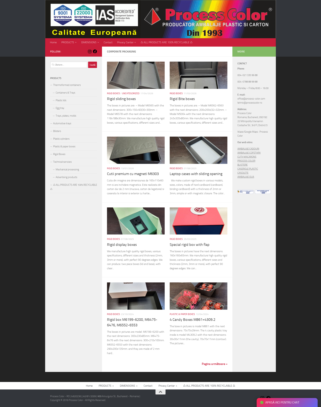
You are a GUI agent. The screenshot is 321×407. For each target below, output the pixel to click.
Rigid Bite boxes (182, 99)
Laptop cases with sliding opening (196, 174)
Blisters (57, 131)
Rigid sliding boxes (121, 99)
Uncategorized (130, 93)
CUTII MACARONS (246, 156)
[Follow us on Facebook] (95, 51)
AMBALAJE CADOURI (248, 148)
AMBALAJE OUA (245, 176)
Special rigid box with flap (189, 244)
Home (53, 42)
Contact (108, 42)
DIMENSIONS (88, 42)
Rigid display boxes (122, 244)
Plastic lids (61, 100)
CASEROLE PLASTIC (247, 168)
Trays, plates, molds (66, 115)
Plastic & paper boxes (182, 314)
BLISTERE (242, 164)
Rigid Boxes (113, 93)
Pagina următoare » (214, 364)
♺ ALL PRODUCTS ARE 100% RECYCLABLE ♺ (166, 42)
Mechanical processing (67, 169)
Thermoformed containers (67, 85)
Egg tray (60, 108)
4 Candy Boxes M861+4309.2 (192, 319)
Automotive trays (62, 123)
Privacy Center (125, 42)
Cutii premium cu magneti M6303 (133, 174)
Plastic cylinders (61, 138)
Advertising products (66, 177)
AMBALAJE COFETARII (249, 152)
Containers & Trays (65, 92)
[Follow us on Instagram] (90, 51)
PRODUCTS (67, 42)
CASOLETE (242, 172)
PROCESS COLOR (246, 160)
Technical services (62, 161)
